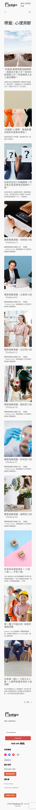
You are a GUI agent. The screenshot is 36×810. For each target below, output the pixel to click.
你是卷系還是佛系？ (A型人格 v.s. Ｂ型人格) (17, 570)
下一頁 (28, 702)
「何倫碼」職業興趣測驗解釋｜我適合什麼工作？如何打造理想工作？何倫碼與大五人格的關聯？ (18, 73)
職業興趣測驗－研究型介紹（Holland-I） (18, 461)
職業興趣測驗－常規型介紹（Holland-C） (18, 241)
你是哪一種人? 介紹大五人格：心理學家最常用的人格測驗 (18, 682)
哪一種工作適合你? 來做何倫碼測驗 (17, 625)
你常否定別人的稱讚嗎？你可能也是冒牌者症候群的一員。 (18, 185)
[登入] (17, 12)
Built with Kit (18, 743)
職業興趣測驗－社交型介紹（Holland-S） (18, 351)
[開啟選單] (5, 12)
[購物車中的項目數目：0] (30, 12)
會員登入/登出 (10, 795)
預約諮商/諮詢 (10, 774)
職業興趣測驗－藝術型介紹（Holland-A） (18, 406)
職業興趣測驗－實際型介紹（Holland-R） (18, 515)
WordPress (16, 804)
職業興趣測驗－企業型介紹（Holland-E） (18, 296)
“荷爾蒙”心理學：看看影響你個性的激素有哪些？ (17, 131)
